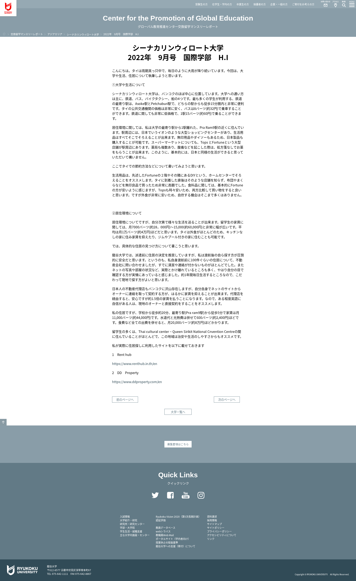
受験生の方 (201, 4)
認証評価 (161, 520)
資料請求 (212, 516)
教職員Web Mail (165, 535)
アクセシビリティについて (221, 535)
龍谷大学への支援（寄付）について (175, 546)
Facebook (170, 495)
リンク (210, 538)
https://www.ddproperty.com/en (137, 381)
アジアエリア (54, 34)
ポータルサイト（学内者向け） (173, 538)
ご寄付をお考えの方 (303, 4)
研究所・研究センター (132, 524)
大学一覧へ (178, 412)
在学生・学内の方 (222, 4)
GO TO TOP (3, 422)
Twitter (155, 495)
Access (335, 4)
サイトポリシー (215, 527)
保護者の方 (259, 4)
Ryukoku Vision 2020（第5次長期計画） (178, 516)
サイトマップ (214, 524)
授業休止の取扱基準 (167, 542)
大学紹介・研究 (128, 520)
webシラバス (163, 531)
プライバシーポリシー (219, 531)
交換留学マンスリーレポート (27, 34)
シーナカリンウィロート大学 (83, 34)
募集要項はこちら (178, 444)
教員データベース (165, 527)
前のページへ (125, 399)
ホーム (4, 34)
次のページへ (226, 399)
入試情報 (125, 516)
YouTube (186, 495)
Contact (324, 4)
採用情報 (212, 520)
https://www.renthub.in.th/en (134, 363)
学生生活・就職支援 (131, 531)
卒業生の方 (243, 4)
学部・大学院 (127, 527)
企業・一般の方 (279, 4)
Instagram (201, 495)
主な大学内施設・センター (135, 535)
